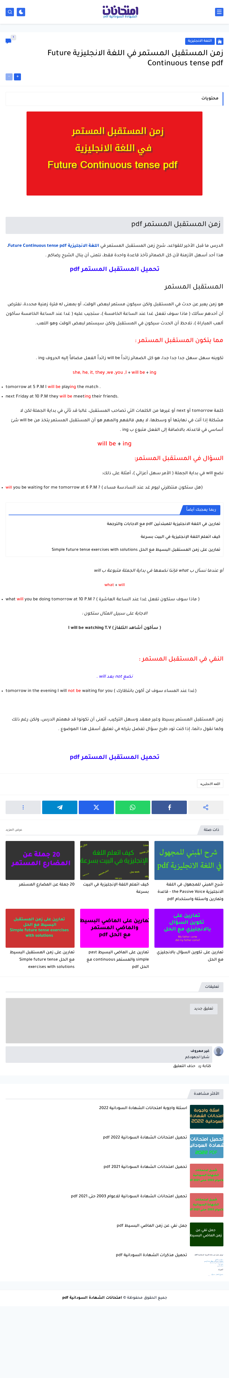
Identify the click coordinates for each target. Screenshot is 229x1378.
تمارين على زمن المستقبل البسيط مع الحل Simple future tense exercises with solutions (136, 550)
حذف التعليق (184, 1066)
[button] (169, 807)
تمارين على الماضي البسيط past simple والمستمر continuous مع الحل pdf (118, 960)
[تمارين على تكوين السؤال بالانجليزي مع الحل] (188, 928)
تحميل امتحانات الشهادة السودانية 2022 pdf (145, 1138)
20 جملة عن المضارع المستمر (47, 885)
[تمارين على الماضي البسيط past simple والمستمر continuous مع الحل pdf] (114, 928)
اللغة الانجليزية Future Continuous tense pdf (53, 246)
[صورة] (206, 1117)
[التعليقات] (8, 41)
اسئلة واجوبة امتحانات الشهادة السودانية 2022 (143, 1108)
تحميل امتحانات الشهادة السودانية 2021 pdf (145, 1167)
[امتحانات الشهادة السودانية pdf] (120, 12)
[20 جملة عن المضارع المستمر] (40, 860)
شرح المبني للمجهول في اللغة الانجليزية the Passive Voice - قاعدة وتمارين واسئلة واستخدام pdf (190, 892)
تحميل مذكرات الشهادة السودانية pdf (151, 1255)
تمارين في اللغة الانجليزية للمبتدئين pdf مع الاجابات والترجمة (163, 524)
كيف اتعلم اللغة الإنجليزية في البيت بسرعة (180, 537)
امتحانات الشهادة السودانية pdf (92, 1298)
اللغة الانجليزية (210, 783)
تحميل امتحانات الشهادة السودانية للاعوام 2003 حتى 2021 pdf (129, 1197)
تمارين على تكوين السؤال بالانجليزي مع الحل (190, 956)
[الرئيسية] (219, 41)
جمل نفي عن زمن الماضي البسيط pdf (152, 1226)
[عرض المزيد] (14, 830)
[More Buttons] (23, 807)
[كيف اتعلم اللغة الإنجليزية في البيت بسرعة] (114, 860)
